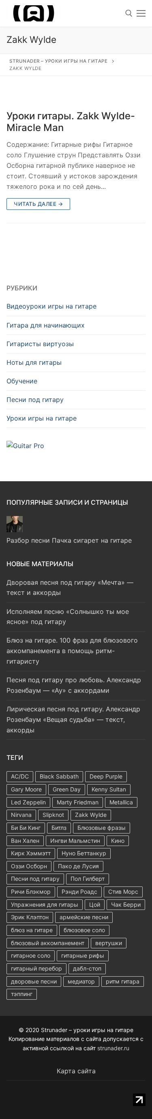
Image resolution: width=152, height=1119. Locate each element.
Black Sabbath (59, 776)
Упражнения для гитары (44, 904)
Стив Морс (123, 891)
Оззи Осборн (29, 866)
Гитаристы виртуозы (40, 344)
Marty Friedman (77, 802)
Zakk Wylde (91, 814)
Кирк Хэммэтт (31, 853)
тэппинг (21, 993)
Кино (117, 840)
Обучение (21, 381)
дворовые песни (34, 981)
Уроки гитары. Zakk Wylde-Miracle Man (70, 121)
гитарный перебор (36, 968)
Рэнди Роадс (79, 891)
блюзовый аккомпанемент (47, 942)
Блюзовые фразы (101, 827)
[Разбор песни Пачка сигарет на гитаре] (14, 530)
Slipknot (53, 814)
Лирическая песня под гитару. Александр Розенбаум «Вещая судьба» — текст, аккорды (73, 719)
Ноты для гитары (34, 362)
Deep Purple (106, 776)
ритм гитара (122, 981)
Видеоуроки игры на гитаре (51, 306)
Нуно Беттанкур (84, 853)
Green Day (67, 789)
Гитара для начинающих (45, 325)
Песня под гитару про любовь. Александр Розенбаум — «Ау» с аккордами (73, 685)
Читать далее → (38, 204)
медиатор (81, 981)
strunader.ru (113, 1048)
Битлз (58, 827)
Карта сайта (76, 1071)
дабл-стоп (87, 968)
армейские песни (84, 917)
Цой (94, 904)
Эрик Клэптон (30, 917)
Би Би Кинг (26, 827)
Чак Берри (126, 904)
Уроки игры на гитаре (41, 418)
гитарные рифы (82, 955)
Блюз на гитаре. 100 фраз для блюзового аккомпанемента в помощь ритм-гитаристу (72, 650)
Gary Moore (26, 789)
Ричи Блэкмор (31, 891)
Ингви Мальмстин (75, 840)
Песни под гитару (35, 400)
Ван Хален (25, 840)
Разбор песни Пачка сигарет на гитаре (69, 540)
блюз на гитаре (32, 930)
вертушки (108, 942)
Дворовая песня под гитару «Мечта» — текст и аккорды (69, 587)
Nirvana (21, 814)
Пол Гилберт (88, 878)
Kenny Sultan (109, 789)
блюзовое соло (84, 930)
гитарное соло (30, 955)
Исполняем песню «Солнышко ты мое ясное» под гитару (67, 616)
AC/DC (20, 776)
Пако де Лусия (78, 866)
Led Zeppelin (28, 802)
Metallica (121, 802)
